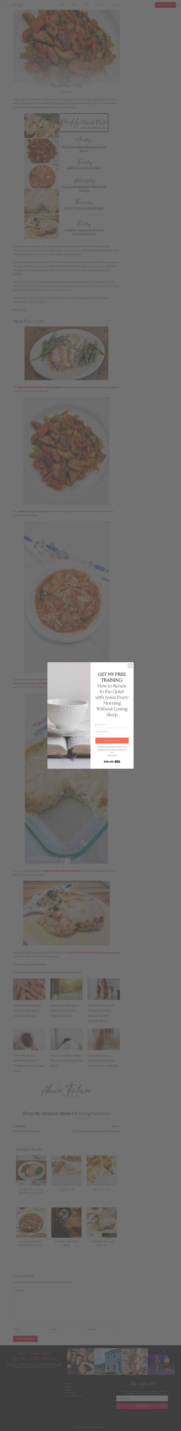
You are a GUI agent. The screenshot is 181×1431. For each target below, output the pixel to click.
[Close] (130, 665)
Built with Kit (112, 761)
